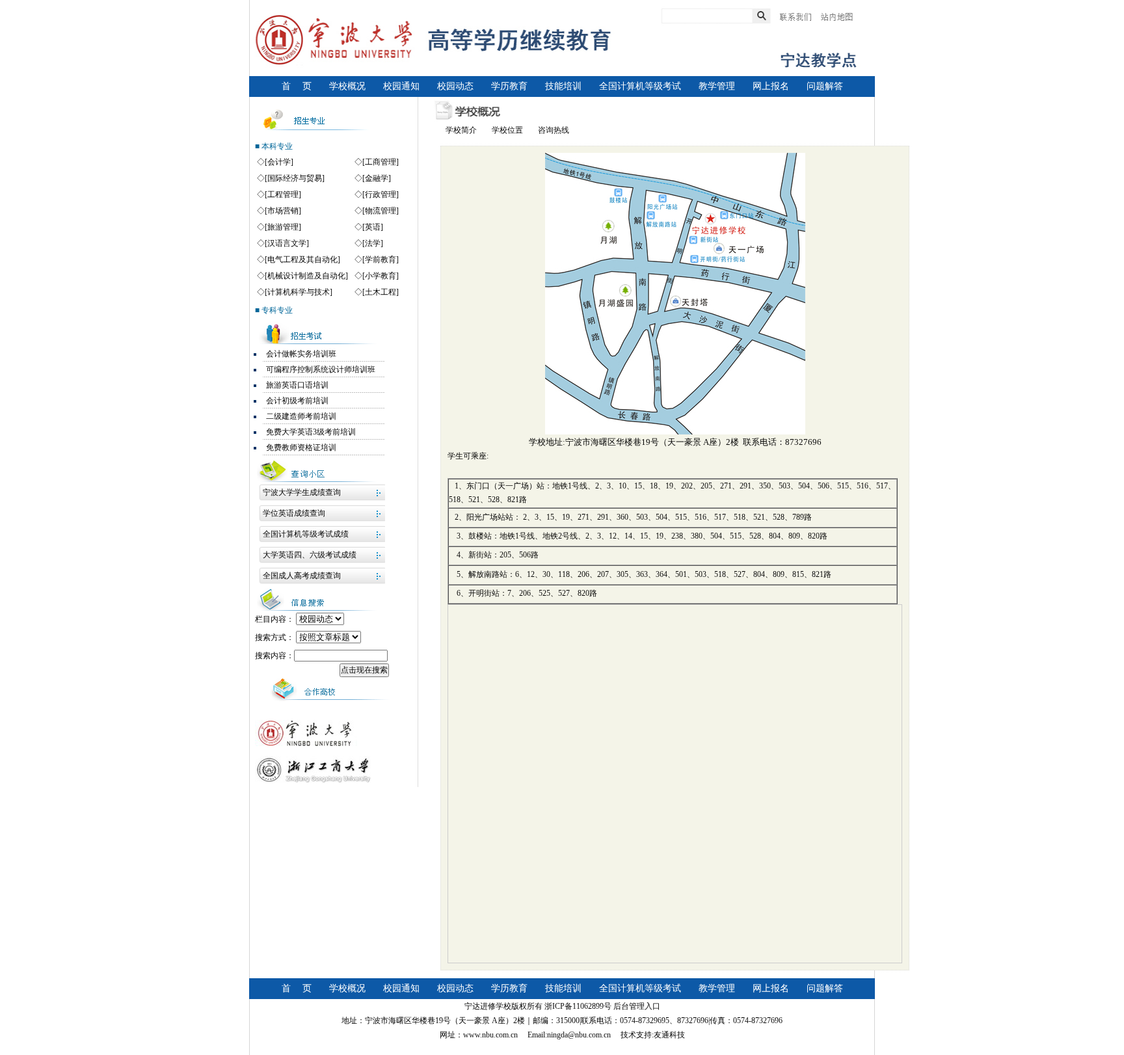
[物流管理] (380, 210)
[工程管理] (283, 194)
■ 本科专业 (274, 146)
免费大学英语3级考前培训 (311, 431)
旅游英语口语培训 (297, 385)
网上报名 (771, 86)
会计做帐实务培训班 (301, 353)
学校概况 (347, 86)
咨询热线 (553, 130)
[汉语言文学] (287, 243)
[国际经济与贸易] (295, 178)
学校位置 (507, 130)
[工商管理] (380, 162)
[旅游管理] (283, 227)
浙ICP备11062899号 (577, 1006)
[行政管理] (380, 194)
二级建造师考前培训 (301, 416)
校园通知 (401, 86)
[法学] (372, 243)
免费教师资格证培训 (301, 447)
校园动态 (455, 86)
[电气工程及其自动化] (302, 259)
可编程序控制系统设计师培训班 (320, 369)
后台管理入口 (636, 1006)
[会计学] (279, 162)
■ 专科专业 (274, 310)
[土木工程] (380, 292)
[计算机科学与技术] (298, 292)
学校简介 (461, 130)
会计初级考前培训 (297, 400)
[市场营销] (283, 210)
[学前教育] (380, 259)
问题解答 (825, 86)
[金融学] (376, 178)
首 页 (297, 86)
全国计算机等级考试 (640, 86)
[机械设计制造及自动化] (306, 275)
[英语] (372, 227)
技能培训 (563, 86)
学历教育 (509, 86)
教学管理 (717, 86)
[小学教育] (380, 275)
